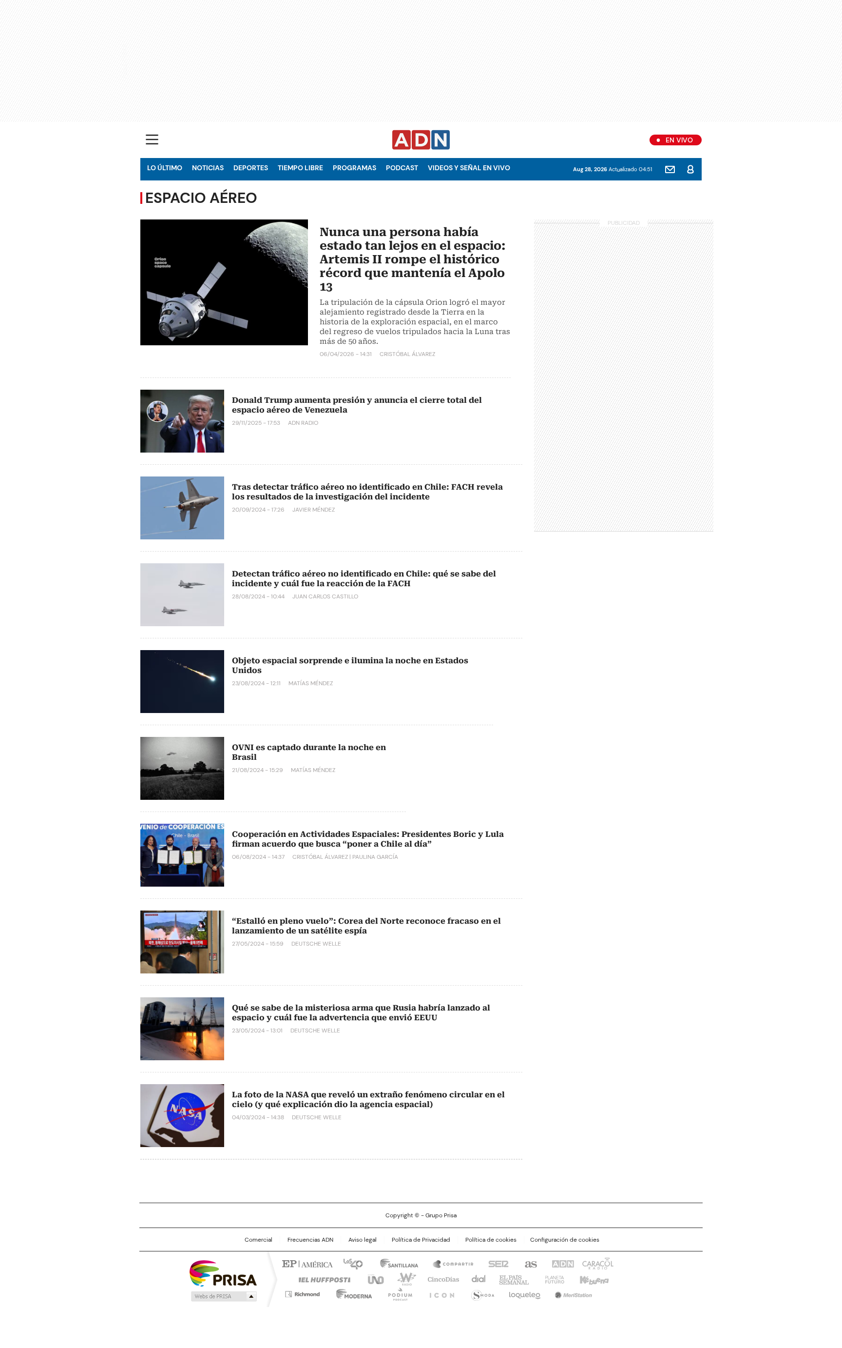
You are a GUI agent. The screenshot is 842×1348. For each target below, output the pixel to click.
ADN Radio (421, 140)
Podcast (402, 167)
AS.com (529, 1263)
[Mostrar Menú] (152, 139)
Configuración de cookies (564, 1240)
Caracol (597, 1263)
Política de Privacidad (421, 1240)
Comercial (258, 1240)
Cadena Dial (476, 1279)
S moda (480, 1292)
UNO (372, 1279)
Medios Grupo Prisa (223, 1296)
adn (561, 1263)
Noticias (208, 167)
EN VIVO (679, 140)
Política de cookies (491, 1240)
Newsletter (670, 169)
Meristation (572, 1292)
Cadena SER (495, 1263)
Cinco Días (440, 1279)
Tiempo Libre (300, 167)
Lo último (164, 167)
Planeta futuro (552, 1279)
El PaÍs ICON (439, 1292)
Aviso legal (362, 1240)
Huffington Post (320, 1279)
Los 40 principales (349, 1263)
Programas (354, 167)
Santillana (394, 1263)
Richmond (302, 1292)
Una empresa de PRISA (223, 1273)
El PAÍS (306, 1263)
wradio (402, 1279)
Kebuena (593, 1279)
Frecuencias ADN (310, 1240)
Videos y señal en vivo (469, 167)
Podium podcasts (397, 1292)
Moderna (351, 1292)
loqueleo (524, 1292)
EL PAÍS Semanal (511, 1279)
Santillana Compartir (449, 1263)
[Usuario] (690, 169)
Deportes (250, 167)
